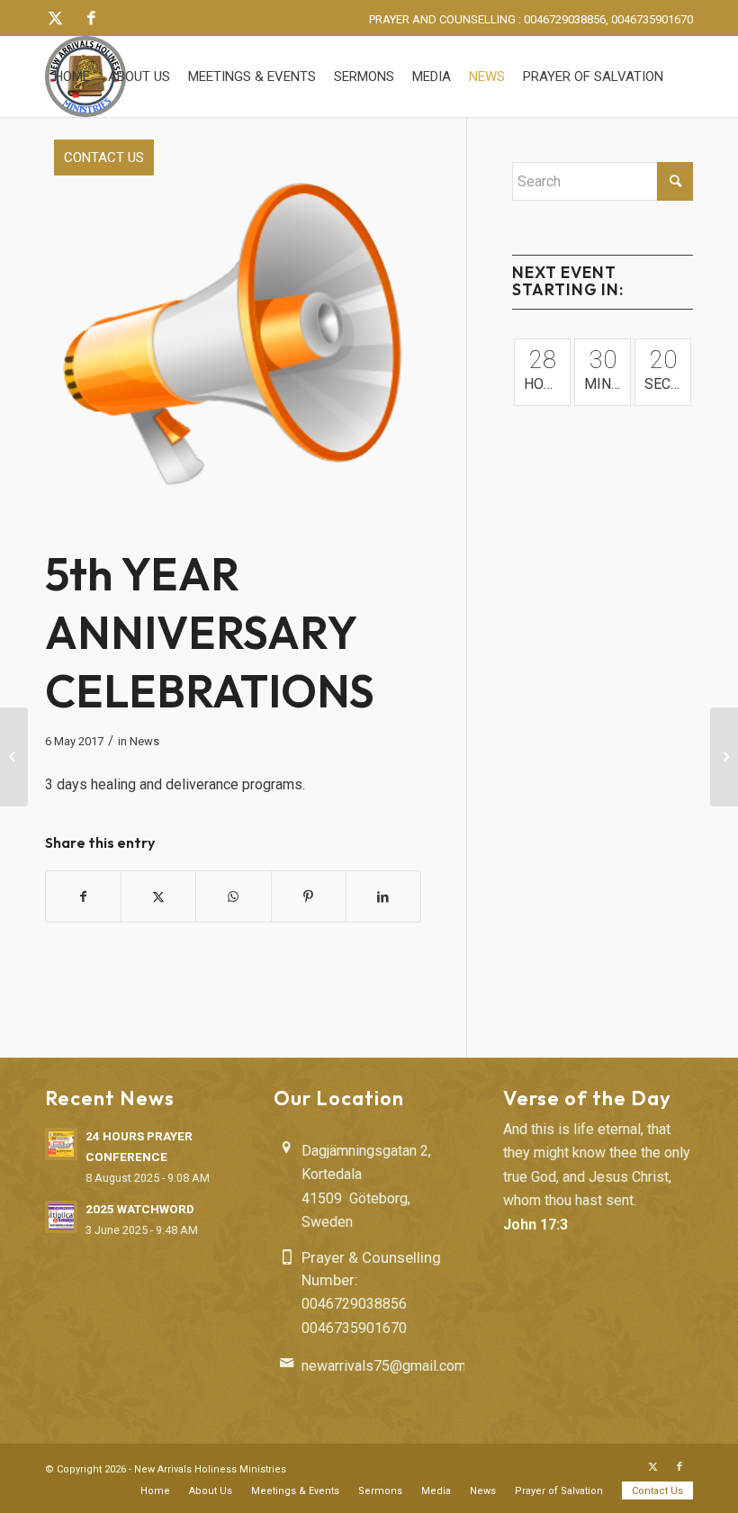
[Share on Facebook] (83, 896)
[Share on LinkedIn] (383, 896)
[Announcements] (233, 350)
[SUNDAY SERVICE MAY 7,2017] (724, 756)
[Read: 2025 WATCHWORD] (61, 1217)
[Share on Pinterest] (309, 896)
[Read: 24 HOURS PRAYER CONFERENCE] (61, 1144)
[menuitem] (72, 76)
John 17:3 (535, 1224)
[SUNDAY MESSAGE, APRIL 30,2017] (14, 756)
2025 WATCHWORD (140, 1209)
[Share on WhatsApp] (233, 896)
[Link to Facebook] (91, 18)
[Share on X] (158, 896)
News (144, 741)
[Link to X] (55, 18)
